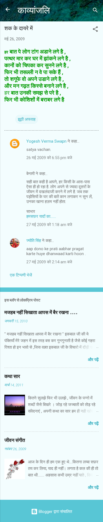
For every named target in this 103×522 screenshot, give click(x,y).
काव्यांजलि (34, 10)
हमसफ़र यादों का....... (41, 216)
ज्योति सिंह (33, 240)
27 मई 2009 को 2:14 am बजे (49, 261)
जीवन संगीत (14, 440)
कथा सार (12, 376)
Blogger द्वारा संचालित (55, 511)
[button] (95, 30)
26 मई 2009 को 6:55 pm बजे (49, 157)
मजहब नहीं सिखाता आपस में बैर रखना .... (40, 312)
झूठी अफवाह (26, 119)
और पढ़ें (93, 359)
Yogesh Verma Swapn (46, 141)
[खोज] (95, 11)
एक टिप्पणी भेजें (21, 275)
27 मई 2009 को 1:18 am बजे (49, 224)
